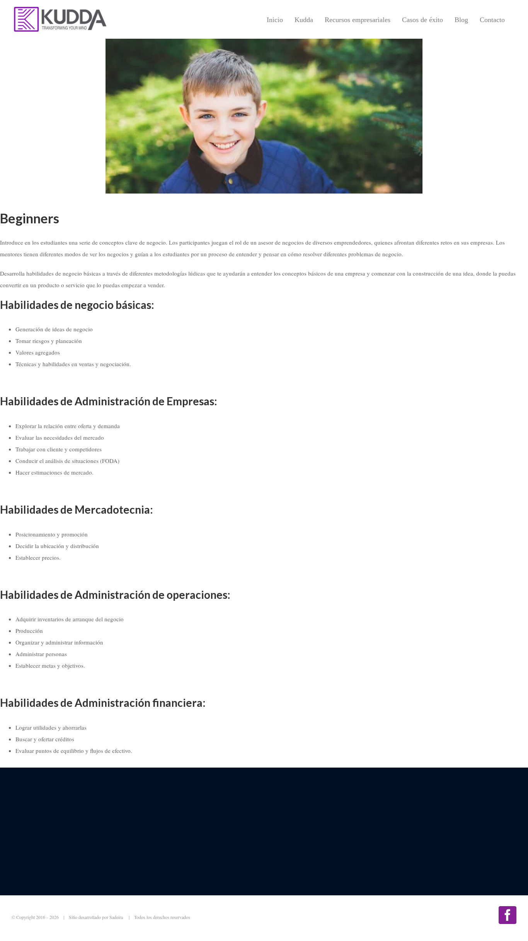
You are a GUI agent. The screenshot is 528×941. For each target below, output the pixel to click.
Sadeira (116, 917)
